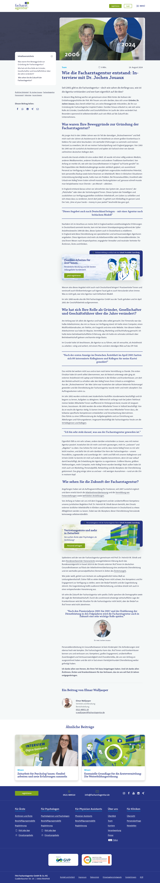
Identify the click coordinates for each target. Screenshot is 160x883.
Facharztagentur (49, 92)
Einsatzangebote (26, 835)
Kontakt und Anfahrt (67, 877)
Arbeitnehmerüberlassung (97, 492)
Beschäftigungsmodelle (25, 821)
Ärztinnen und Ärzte (23, 816)
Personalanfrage (134, 821)
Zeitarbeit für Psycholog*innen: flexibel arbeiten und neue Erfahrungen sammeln (42, 775)
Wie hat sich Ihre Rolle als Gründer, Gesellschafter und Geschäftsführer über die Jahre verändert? (34, 71)
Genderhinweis (130, 877)
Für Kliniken (133, 809)
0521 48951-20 (82, 709)
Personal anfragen (74, 545)
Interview (28, 95)
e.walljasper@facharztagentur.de (90, 712)
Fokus (115, 840)
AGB (141, 877)
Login (128, 6)
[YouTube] (133, 793)
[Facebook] (128, 793)
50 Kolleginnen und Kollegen (74, 423)
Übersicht (131, 816)
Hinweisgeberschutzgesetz (112, 877)
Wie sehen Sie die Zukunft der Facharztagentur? (30, 79)
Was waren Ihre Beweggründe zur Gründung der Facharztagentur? (31, 63)
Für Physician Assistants (88, 809)
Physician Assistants (83, 816)
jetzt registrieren (74, 275)
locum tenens (37, 95)
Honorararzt (19, 95)
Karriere (111, 825)
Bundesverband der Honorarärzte (80, 561)
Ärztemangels (120, 571)
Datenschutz (94, 877)
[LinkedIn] (138, 793)
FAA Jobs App (24, 830)
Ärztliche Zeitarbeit (22, 92)
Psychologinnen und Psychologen (55, 816)
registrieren (115, 6)
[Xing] (143, 793)
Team (64, 67)
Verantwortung (114, 830)
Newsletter (131, 825)
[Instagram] (124, 793)
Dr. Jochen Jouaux (36, 92)
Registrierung (21, 825)
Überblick (112, 816)
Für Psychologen (50, 809)
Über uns (113, 809)
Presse (110, 835)
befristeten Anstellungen (93, 496)
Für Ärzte (20, 809)
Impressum (82, 877)
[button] (35, 56)
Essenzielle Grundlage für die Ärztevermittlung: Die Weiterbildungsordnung (113, 775)
